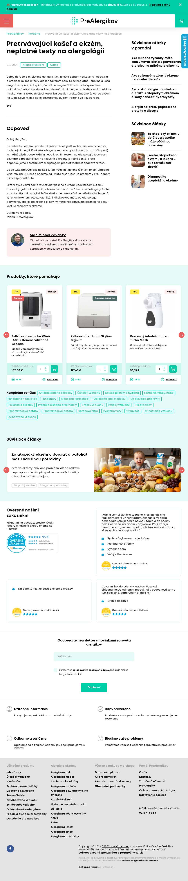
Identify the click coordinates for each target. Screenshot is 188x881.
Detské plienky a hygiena (122, 393)
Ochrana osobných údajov (157, 790)
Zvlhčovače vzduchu (158, 411)
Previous (6, 335)
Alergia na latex (62, 827)
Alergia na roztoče (63, 786)
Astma (54, 65)
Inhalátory (49, 399)
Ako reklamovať (106, 777)
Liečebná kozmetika (74, 399)
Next (182, 335)
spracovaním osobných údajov (91, 670)
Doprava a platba (107, 772)
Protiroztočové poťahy (23, 411)
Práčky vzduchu (92, 405)
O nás (143, 772)
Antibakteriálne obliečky (55, 393)
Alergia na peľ (60, 772)
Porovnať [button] (52, 380)
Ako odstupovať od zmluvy (113, 781)
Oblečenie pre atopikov (110, 399)
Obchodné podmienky (110, 786)
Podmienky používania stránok (140, 861)
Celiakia (56, 809)
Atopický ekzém (33, 65)
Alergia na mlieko (63, 777)
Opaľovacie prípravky (145, 399)
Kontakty (145, 777)
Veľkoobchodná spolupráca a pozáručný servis (111, 853)
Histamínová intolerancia (68, 804)
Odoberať (94, 688)
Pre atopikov (143, 405)
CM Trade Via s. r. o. (115, 846)
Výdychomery (112, 411)
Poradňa (34, 34)
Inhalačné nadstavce (22, 399)
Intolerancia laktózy (65, 781)
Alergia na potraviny (65, 836)
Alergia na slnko (62, 832)
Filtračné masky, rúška (159, 393)
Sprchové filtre (88, 411)
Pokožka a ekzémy (20, 405)
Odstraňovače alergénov (24, 809)
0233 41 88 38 (147, 813)
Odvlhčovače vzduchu (22, 800)
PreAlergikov (15, 34)
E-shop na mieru (88, 867)
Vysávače (133, 411)
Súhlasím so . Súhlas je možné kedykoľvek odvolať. (93, 672)
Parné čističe (16, 795)
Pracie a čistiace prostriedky (57, 405)
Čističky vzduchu (88, 393)
